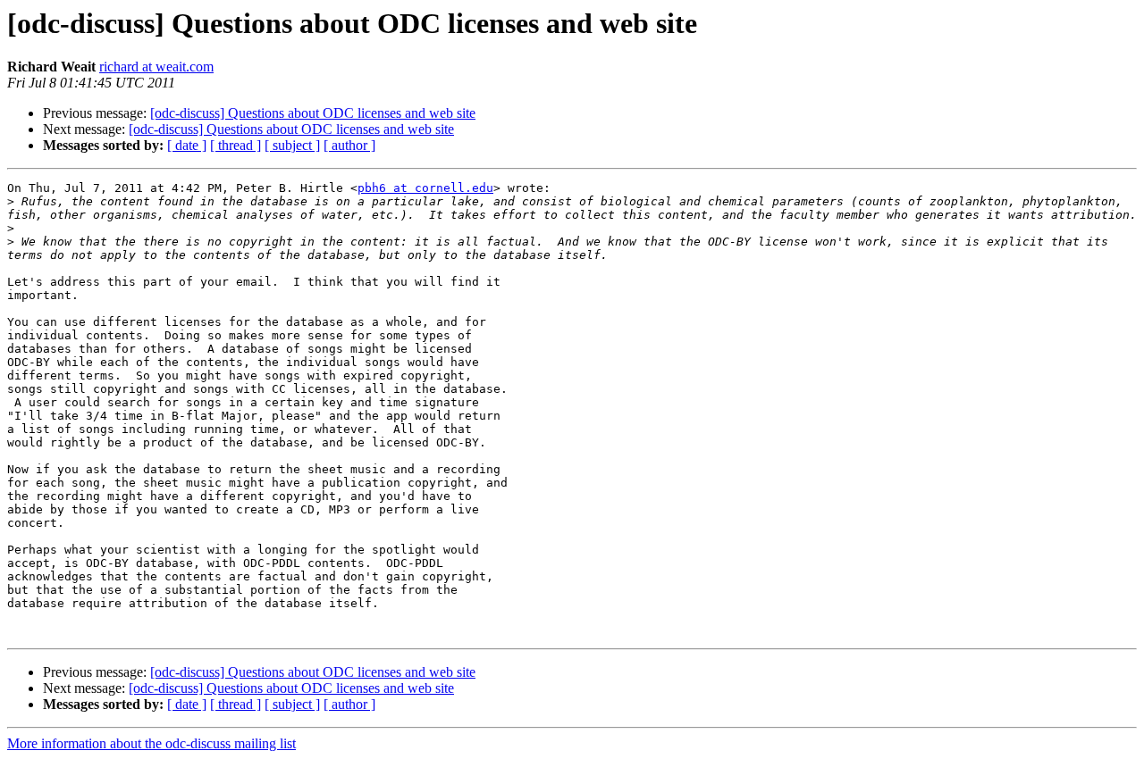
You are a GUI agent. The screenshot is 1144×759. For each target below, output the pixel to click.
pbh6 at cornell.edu (425, 188)
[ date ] (186, 145)
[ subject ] (292, 145)
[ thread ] (235, 145)
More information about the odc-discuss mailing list (151, 743)
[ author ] (349, 145)
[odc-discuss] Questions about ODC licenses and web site (312, 113)
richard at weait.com (156, 66)
